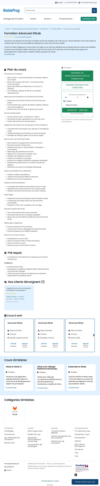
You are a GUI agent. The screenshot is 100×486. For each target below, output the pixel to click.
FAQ (76, 453)
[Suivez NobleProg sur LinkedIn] (76, 475)
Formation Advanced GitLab (71, 29)
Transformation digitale (58, 432)
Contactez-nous (88, 19)
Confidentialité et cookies (50, 481)
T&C (76, 456)
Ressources (9, 443)
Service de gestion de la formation (61, 437)
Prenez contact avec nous (85, 482)
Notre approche (35, 431)
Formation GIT (44, 29)
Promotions (9, 434)
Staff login (50, 485)
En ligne (69, 101)
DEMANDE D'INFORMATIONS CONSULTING (77, 86)
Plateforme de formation (57, 442)
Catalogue (9, 431)
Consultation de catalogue (35, 445)
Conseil (33, 19)
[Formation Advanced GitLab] (13, 10)
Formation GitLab (56, 29)
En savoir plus (9, 54)
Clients (78, 441)
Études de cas (34, 434)
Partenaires (80, 438)
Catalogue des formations (13, 19)
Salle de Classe (71, 105)
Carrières (79, 449)
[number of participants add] (88, 97)
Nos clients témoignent (80, 445)
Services (47, 19)
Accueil (7, 29)
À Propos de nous (65, 19)
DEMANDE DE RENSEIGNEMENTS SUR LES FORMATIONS (77, 76)
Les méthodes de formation (12, 439)
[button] (93, 335)
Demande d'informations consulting (34, 439)
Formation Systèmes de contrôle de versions (25, 29)
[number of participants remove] (66, 97)
